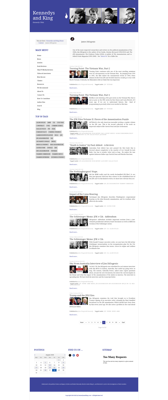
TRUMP (84, 283)
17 (36, 367)
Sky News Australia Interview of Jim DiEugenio (94, 263)
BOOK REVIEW (96, 133)
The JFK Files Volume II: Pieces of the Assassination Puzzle (99, 119)
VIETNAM (54, 151)
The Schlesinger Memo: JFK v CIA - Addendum (93, 216)
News (39, 59)
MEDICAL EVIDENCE (42, 144)
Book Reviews (41, 66)
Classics (39, 80)
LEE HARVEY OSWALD (42, 141)
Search (39, 106)
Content (41, 43)
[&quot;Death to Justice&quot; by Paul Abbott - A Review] (79, 151)
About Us (40, 91)
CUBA (48, 125)
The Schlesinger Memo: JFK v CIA (86, 239)
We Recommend (42, 88)
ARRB (49, 122)
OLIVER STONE (40, 147)
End (123, 322)
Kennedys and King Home (55, 41)
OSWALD (49, 147)
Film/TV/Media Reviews (45, 70)
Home (39, 55)
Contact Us (40, 95)
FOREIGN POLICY (41, 132)
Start (81, 322)
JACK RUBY (103, 134)
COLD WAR (60, 122)
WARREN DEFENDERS (42, 157)
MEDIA (54, 141)
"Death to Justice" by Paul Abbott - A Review (92, 145)
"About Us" (104, 56)
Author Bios (41, 102)
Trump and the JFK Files (82, 295)
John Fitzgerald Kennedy (85, 84)
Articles (39, 63)
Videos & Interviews (44, 73)
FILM (53, 129)
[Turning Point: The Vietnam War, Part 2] (79, 74)
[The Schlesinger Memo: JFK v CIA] (79, 245)
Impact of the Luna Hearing (84, 194)
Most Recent (41, 77)
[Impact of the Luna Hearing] (79, 200)
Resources (40, 84)
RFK (56, 147)
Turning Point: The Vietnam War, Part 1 (90, 95)
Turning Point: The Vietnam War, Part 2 (90, 68)
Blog (38, 109)
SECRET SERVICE (110, 133)
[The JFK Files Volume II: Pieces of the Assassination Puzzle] (79, 125)
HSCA (56, 135)
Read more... (74, 88)
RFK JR (124, 283)
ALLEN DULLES (40, 122)
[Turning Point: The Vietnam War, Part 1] (79, 100)
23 (63, 367)
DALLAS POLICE (41, 129)
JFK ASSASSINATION (42, 138)
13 (50, 365)
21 (54, 367)
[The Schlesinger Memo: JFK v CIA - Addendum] (79, 222)
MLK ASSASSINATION (56, 144)
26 (45, 370)
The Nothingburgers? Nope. (84, 171)
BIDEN (114, 311)
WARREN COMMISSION (43, 154)
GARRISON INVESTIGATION (44, 135)
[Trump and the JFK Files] (79, 301)
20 (50, 367)
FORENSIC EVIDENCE (55, 132)
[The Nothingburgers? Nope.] (79, 177)
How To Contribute (43, 98)
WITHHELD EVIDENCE (57, 157)
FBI (49, 129)
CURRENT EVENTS (57, 125)
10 (116, 322)
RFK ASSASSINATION (42, 151)
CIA (54, 122)
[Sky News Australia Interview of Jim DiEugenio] (79, 269)
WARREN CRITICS (57, 154)
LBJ (52, 138)
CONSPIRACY (40, 125)
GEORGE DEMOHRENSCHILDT (124, 133)
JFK (61, 135)
